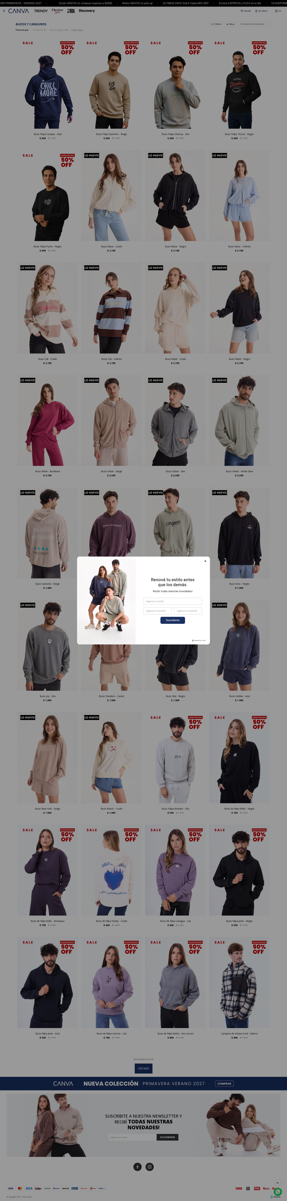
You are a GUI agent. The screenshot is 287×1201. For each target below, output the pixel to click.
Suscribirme (173, 620)
